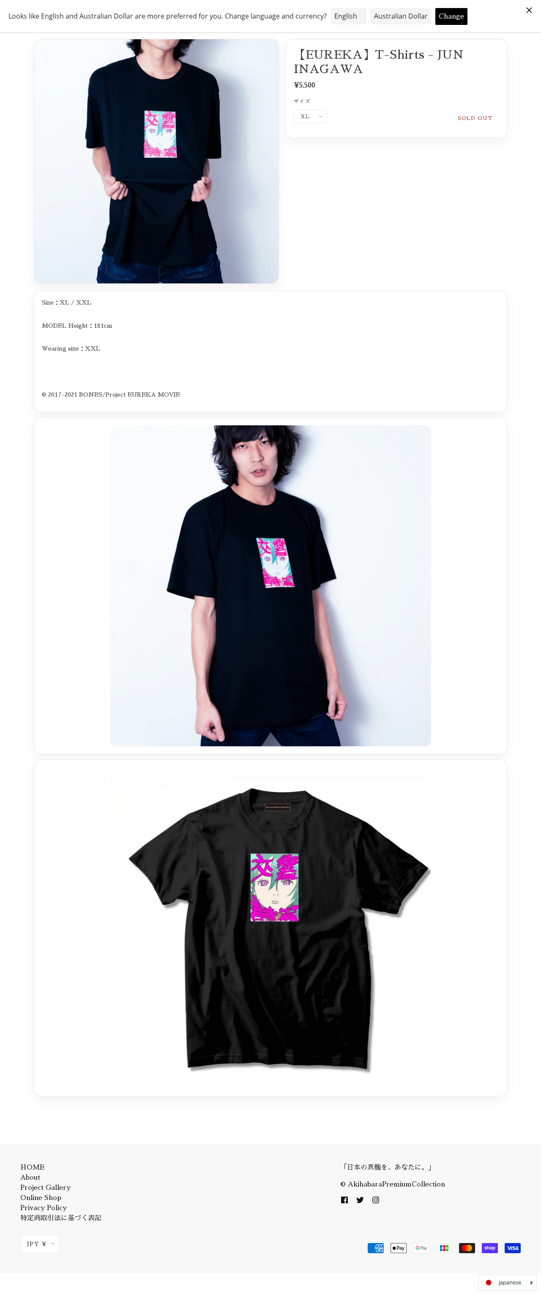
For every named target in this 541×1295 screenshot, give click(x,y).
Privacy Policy (43, 1208)
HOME (32, 1167)
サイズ (302, 101)
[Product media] (156, 161)
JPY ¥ (37, 1244)
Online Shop (40, 1197)
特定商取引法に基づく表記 (60, 1218)
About (30, 1177)
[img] (344, 1199)
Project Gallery (45, 1187)
